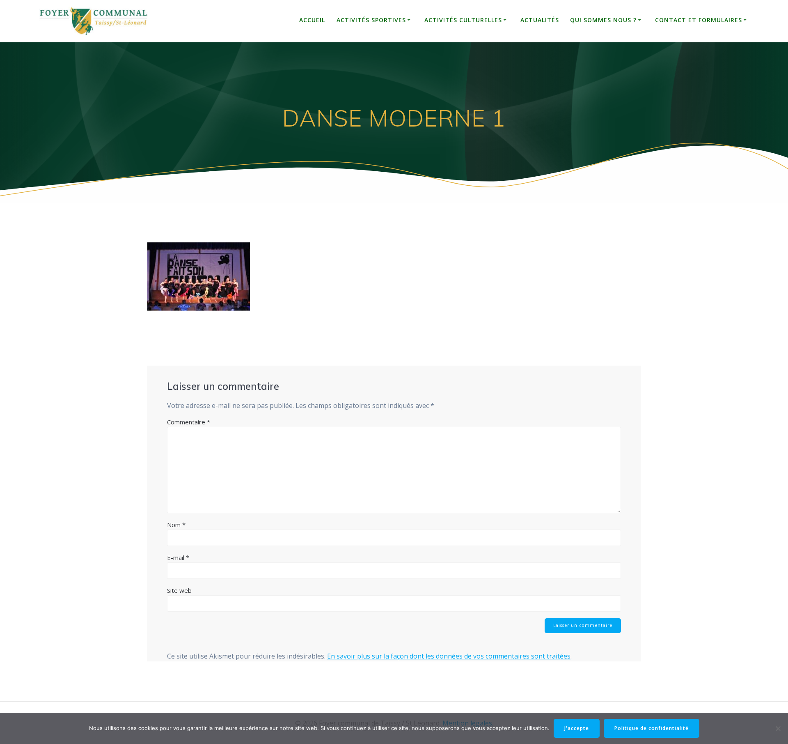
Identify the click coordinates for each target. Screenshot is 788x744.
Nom (176, 525)
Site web (179, 590)
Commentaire (188, 422)
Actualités (539, 20)
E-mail (178, 557)
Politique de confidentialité (651, 728)
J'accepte (576, 728)
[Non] (778, 728)
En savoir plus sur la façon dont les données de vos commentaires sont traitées (448, 656)
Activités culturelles (463, 20)
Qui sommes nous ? (603, 20)
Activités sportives (371, 20)
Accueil (312, 20)
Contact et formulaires (698, 20)
